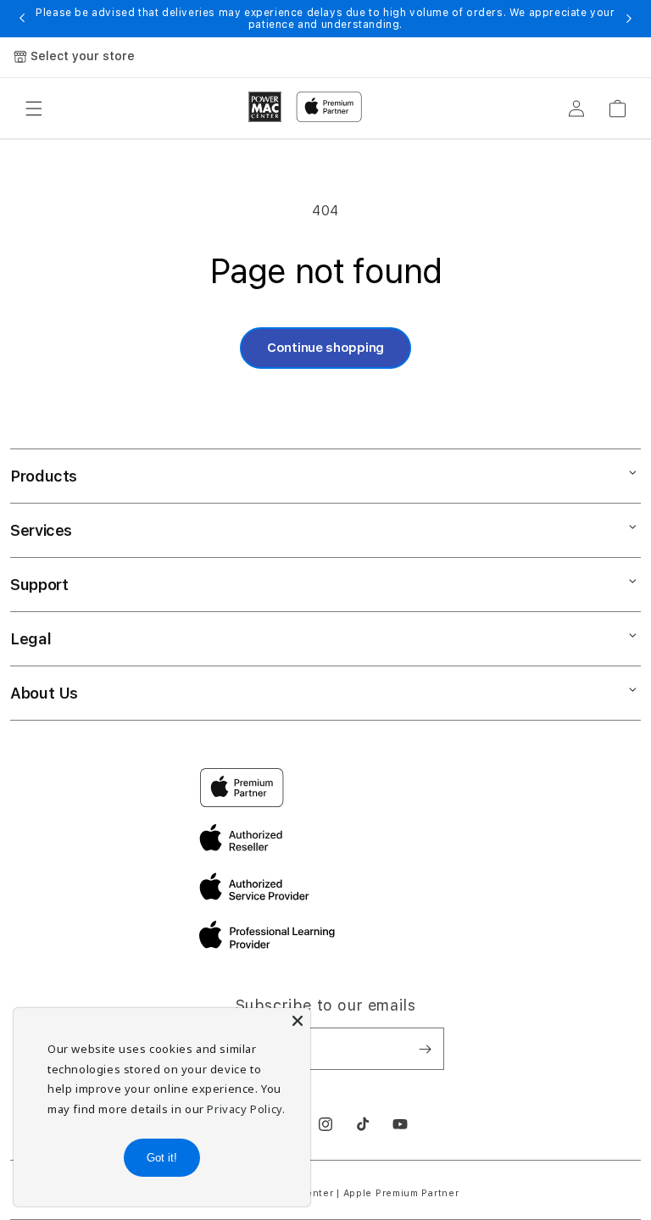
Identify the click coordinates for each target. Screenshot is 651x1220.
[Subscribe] (424, 1049)
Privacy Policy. (246, 1109)
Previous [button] (22, 18)
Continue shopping (325, 347)
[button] (34, 108)
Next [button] (628, 18)
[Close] (297, 1020)
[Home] (265, 107)
